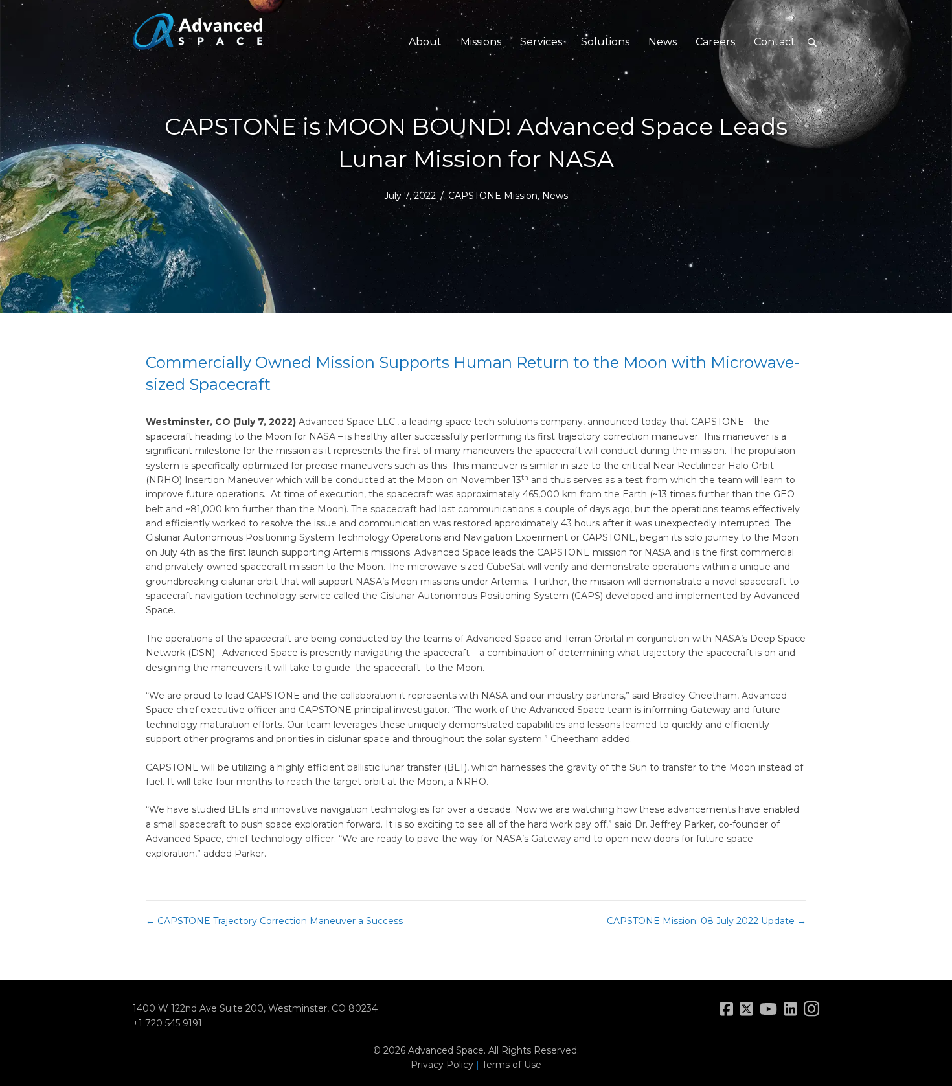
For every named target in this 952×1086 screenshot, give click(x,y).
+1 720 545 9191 (167, 1023)
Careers (715, 42)
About (425, 42)
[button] (811, 42)
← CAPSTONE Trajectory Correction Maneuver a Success (274, 921)
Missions (480, 42)
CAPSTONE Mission (493, 195)
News (662, 42)
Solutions (605, 42)
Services (541, 42)
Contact (774, 42)
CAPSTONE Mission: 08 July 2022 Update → (706, 921)
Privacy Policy (442, 1064)
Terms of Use (511, 1064)
